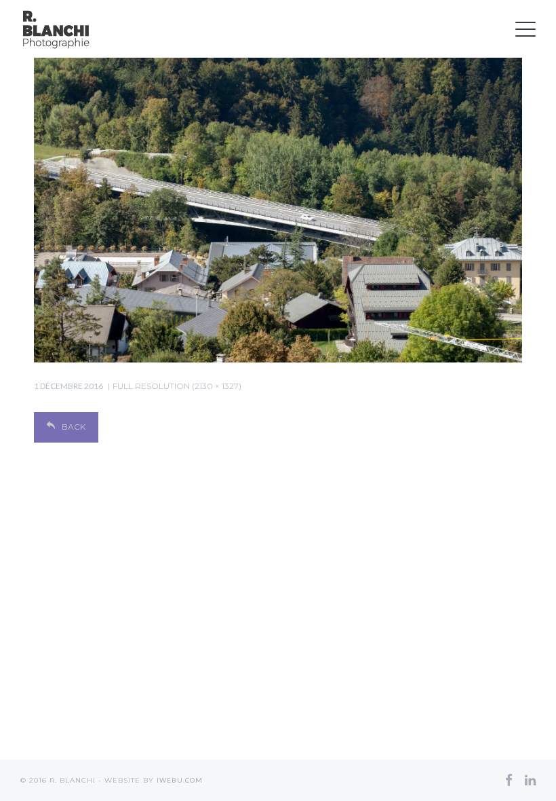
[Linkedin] (530, 780)
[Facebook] (509, 780)
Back (73, 427)
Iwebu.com (180, 780)
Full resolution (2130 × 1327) (177, 386)
